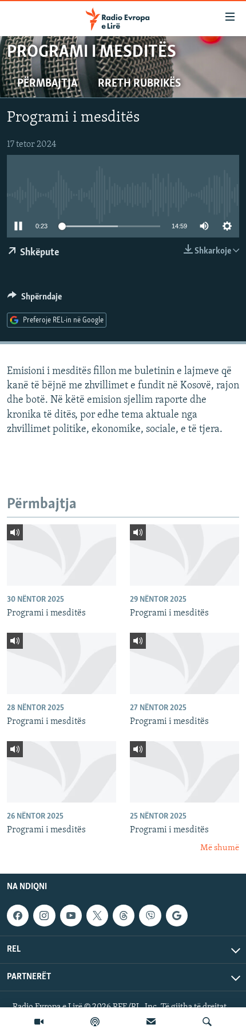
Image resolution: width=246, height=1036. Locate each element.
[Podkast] (95, 1021)
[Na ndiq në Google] (177, 915)
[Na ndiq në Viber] (150, 915)
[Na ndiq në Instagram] (44, 915)
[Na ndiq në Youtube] (71, 915)
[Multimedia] (39, 1021)
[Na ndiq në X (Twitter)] (97, 915)
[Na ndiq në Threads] (123, 915)
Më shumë (219, 848)
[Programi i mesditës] (61, 555)
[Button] (34, 299)
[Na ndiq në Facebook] (18, 915)
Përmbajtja (47, 83)
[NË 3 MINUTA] (151, 1021)
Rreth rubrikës (139, 83)
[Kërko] (207, 1021)
